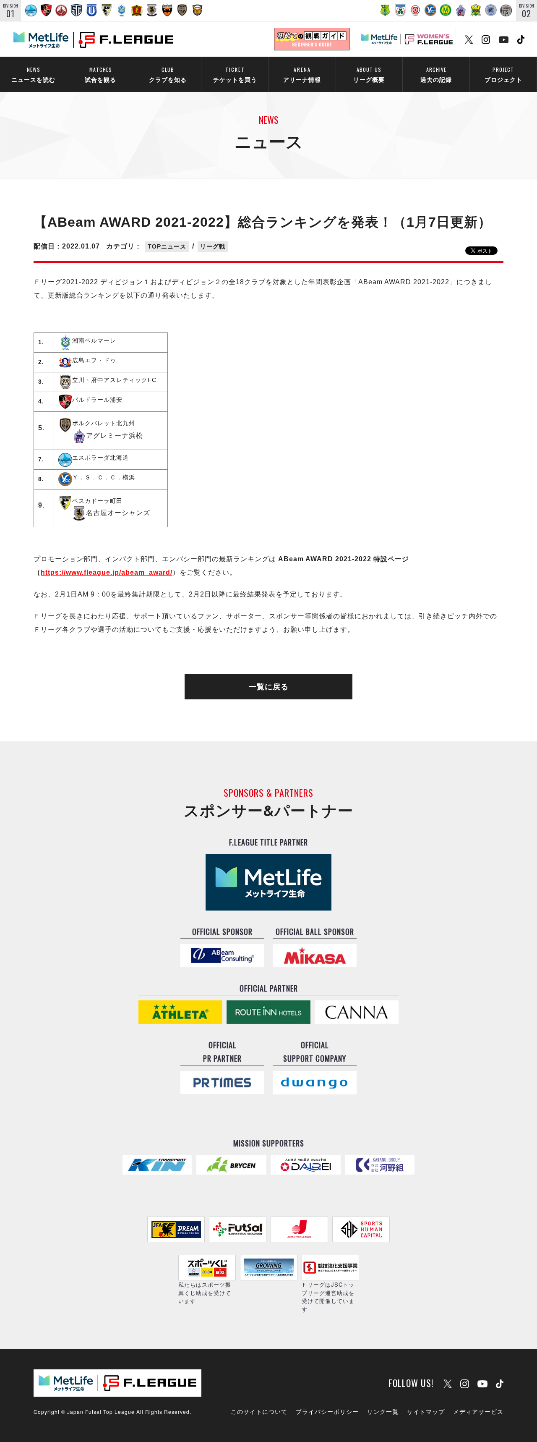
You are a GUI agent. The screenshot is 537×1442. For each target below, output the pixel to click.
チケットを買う (235, 74)
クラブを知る (168, 74)
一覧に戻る (269, 687)
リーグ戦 (212, 246)
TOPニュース (167, 246)
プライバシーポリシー (327, 1411)
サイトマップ (426, 1411)
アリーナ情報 (302, 74)
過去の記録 (436, 74)
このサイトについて (259, 1411)
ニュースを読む (33, 74)
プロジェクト (503, 74)
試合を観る (100, 74)
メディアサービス (478, 1411)
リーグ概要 (369, 74)
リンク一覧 (383, 1411)
